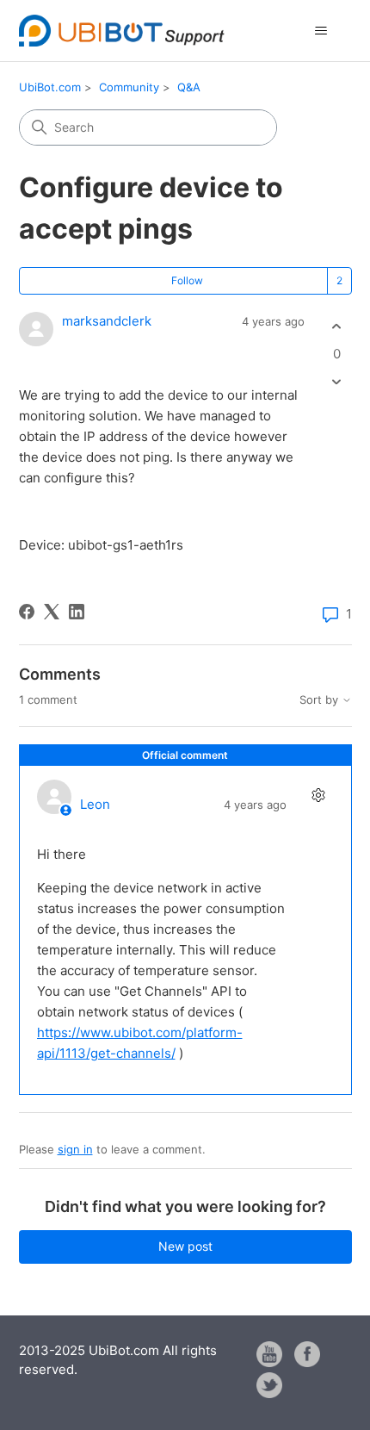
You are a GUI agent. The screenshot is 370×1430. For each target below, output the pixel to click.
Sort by (320, 699)
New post (185, 1246)
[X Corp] (51, 611)
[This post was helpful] (337, 327)
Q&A (188, 87)
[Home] (122, 31)
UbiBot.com (50, 87)
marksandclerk (106, 321)
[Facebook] (26, 611)
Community (129, 87)
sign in (75, 1149)
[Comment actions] (319, 795)
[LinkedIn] (76, 611)
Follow (187, 280)
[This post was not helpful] (337, 381)
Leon (95, 804)
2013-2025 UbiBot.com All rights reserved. (118, 1360)
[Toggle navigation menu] (321, 31)
